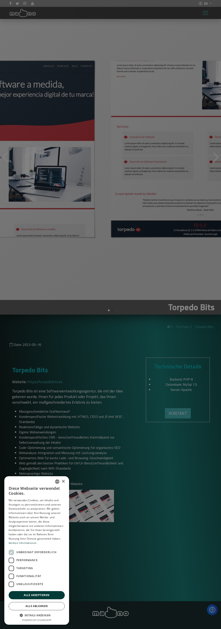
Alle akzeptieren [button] (36, 595)
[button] (37, 615)
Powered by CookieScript (36, 620)
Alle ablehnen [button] (36, 606)
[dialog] (110, 314)
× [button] (63, 481)
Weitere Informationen (22, 543)
